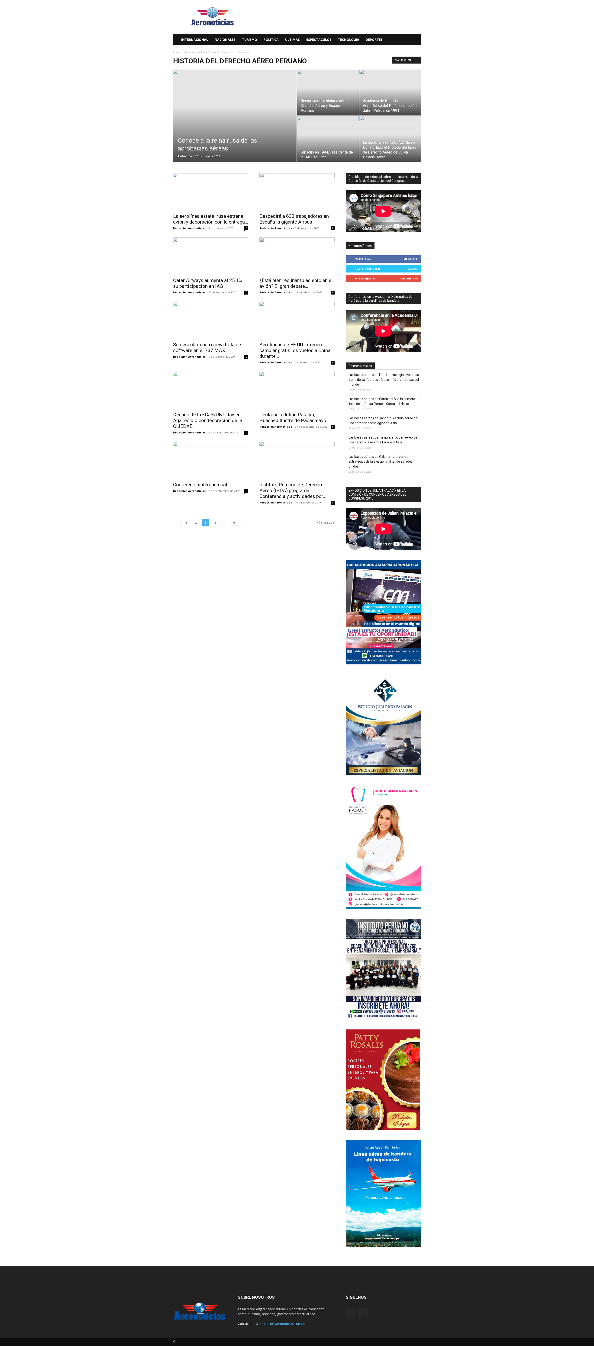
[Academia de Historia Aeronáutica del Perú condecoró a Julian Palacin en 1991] (390, 92)
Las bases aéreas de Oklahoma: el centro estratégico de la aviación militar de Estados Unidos (381, 461)
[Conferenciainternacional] (210, 460)
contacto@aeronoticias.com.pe (282, 1323)
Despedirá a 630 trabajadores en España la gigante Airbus (294, 219)
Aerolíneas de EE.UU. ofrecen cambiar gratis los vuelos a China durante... (294, 350)
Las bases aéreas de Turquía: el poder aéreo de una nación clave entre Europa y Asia (383, 440)
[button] (415, 40)
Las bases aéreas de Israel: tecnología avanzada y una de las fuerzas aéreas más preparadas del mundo (384, 379)
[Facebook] (350, 1312)
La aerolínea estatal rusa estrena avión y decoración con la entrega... (210, 219)
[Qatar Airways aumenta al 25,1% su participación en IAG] (210, 256)
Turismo (249, 39)
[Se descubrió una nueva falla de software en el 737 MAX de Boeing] (210, 320)
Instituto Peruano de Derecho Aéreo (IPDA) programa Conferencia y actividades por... (292, 490)
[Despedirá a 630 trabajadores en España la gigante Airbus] (297, 191)
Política (271, 39)
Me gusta (411, 259)
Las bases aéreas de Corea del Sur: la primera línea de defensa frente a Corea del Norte (382, 401)
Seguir (413, 268)
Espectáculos (318, 39)
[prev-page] (177, 522)
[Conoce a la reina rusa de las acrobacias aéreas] (235, 91)
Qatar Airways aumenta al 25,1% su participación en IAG (207, 283)
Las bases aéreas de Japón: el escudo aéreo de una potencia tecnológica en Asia (383, 420)
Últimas (292, 39)
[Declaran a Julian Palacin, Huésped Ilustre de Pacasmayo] (297, 390)
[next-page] (243, 522)
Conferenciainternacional (200, 484)
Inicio (176, 52)
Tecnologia (348, 39)
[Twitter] (363, 1312)
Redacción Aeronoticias (189, 228)
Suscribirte (409, 278)
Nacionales (225, 39)
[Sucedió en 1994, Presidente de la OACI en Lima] (328, 139)
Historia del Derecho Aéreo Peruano (209, 52)
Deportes (374, 39)
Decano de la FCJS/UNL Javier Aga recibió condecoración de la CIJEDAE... (207, 420)
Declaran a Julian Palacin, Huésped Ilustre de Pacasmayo (292, 417)
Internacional (194, 39)
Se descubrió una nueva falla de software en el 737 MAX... (207, 347)
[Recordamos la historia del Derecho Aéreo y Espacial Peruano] (328, 92)
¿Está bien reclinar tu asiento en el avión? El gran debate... (296, 283)
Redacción (185, 156)
